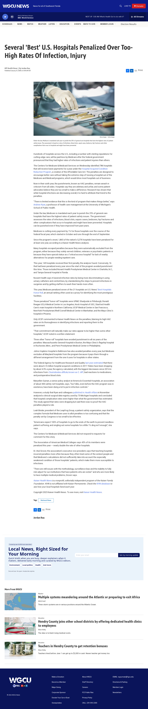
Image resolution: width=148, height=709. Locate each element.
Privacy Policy (87, 698)
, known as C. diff (65, 372)
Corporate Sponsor (59, 692)
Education (64, 24)
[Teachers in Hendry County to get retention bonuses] (20, 650)
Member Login (107, 24)
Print (140, 70)
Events (77, 24)
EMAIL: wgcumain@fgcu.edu (123, 677)
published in (85, 392)
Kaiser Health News (93, 492)
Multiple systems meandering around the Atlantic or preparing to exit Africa (89, 597)
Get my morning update (129, 555)
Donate (139, 6)
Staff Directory (87, 682)
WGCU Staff (42, 601)
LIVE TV (127, 6)
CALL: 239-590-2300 (89, 703)
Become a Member (59, 682)
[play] (5, 17)
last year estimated (94, 363)
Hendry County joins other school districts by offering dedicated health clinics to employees (90, 623)
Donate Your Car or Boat (60, 698)
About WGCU (87, 677)
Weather (42, 24)
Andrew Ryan (40, 204)
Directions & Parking (120, 682)
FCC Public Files (87, 692)
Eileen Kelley (42, 630)
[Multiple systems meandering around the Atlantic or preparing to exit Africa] (20, 601)
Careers (85, 687)
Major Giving (56, 687)
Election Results (128, 24)
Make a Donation (58, 677)
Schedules (7, 24)
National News (46, 500)
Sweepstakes (57, 703)
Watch (30, 24)
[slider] (15, 17)
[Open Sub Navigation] (14, 24)
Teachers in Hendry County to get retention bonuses (73, 646)
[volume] (12, 16)
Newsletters (117, 692)
